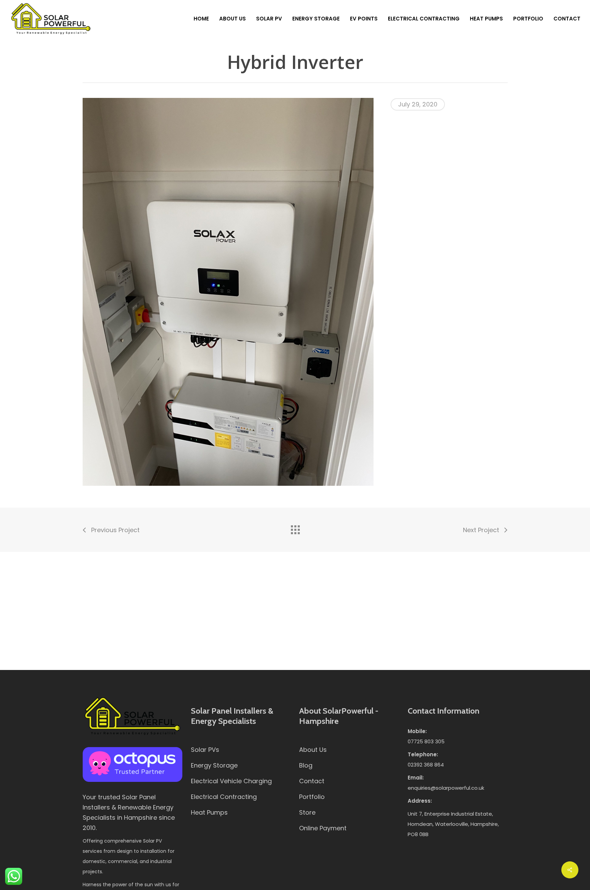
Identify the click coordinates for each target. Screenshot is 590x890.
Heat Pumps (209, 812)
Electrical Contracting (224, 796)
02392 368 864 (426, 764)
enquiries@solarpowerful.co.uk (446, 787)
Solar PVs (205, 749)
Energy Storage (214, 765)
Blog (305, 765)
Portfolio (312, 796)
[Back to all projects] (295, 528)
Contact (311, 781)
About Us (313, 749)
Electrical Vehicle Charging (231, 781)
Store (307, 812)
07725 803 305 (426, 741)
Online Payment (323, 828)
